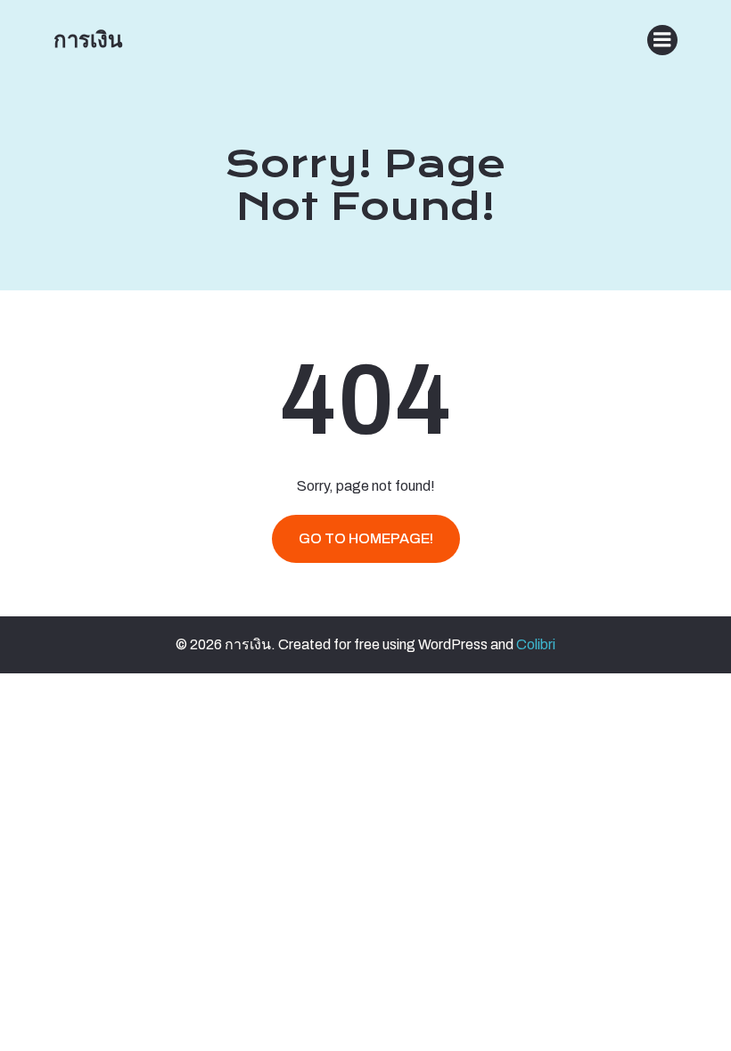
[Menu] (662, 40)
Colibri (535, 644)
